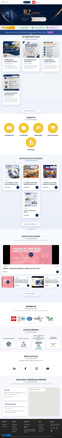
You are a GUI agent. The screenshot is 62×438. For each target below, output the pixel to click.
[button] (31, 14)
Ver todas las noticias (31, 111)
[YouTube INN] (51, 431)
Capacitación (14, 428)
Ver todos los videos (31, 294)
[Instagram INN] (54, 428)
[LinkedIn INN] (57, 428)
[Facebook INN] (51, 428)
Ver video (5, 271)
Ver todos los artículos (31, 224)
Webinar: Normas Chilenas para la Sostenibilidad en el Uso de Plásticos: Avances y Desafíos (22, 281)
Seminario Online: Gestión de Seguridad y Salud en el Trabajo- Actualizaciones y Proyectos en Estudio (52, 282)
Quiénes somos (4, 424)
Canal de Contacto (27, 424)
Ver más (49, 31)
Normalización (14, 424)
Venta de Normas (15, 429)
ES (38, 2)
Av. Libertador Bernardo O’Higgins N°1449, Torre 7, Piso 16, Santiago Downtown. (29, 431)
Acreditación (14, 426)
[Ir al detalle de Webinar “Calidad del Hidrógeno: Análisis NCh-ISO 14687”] (57, 272)
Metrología (14, 431)
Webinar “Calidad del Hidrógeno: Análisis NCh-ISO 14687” (21, 268)
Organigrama (4, 426)
